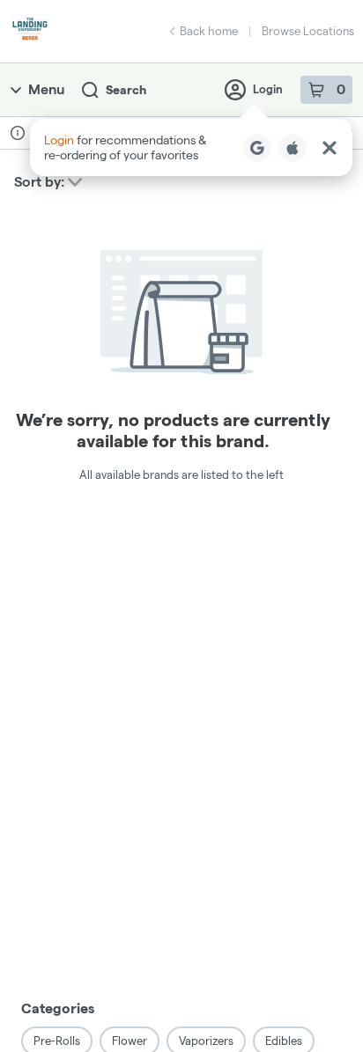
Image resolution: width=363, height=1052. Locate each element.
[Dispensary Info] (18, 133)
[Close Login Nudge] (329, 148)
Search (126, 90)
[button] (191, 147)
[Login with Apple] (292, 148)
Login (268, 89)
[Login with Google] (257, 148)
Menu (46, 89)
